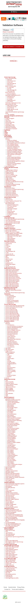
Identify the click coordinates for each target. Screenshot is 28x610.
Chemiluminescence (10, 225)
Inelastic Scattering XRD (10, 562)
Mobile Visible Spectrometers (12, 285)
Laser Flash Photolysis (10, 220)
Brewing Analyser (11, 441)
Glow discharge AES (11, 90)
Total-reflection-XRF (10, 543)
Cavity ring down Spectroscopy (12, 223)
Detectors (7, 323)
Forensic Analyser (11, 432)
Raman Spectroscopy (9, 379)
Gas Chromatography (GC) (11, 518)
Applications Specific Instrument (12, 399)
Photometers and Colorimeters (12, 476)
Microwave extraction (10, 498)
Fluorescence (7, 186)
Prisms (8, 374)
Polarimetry (7, 294)
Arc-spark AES (10, 87)
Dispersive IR (8, 198)
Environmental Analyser (12, 449)
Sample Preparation (9, 482)
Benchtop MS (8, 243)
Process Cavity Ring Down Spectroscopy (14, 305)
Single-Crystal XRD (9, 565)
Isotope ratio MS (9, 254)
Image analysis (8, 177)
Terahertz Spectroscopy (10, 544)
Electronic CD (10, 299)
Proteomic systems (9, 478)
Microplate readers (9, 472)
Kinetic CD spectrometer (13, 300)
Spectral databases (9, 166)
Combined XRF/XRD (10, 569)
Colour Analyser (11, 446)
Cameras (7, 322)
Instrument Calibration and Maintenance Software (13, 147)
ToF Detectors (10, 345)
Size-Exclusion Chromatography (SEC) (14, 514)
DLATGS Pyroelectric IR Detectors (15, 326)
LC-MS (6, 252)
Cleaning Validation (11, 438)
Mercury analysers (11, 94)
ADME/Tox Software (12, 140)
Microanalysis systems (10, 574)
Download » (13, 60)
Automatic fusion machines (11, 485)
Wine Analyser (10, 461)
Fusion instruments (9, 490)
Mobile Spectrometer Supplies (12, 281)
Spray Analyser (10, 458)
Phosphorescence (9, 227)
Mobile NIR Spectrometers (11, 274)
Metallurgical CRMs (9, 125)
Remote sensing (9, 183)
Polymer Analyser (11, 430)
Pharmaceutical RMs (10, 126)
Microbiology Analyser (12, 407)
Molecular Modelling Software (14, 152)
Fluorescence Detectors (12, 331)
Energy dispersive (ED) (10, 570)
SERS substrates (9, 393)
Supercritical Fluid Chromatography (13, 511)
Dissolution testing (9, 398)
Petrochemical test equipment (12, 474)
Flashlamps (7, 130)
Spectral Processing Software (14, 163)
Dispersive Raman (9, 383)
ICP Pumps (9, 99)
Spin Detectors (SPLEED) (13, 344)
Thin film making (9, 505)
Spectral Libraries (11, 162)
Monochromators (11, 367)
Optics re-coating (11, 370)
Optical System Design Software (14, 153)
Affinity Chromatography (11, 517)
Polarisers (9, 372)
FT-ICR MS (7, 246)
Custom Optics (10, 358)
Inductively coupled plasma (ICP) (12, 95)
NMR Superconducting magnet (14, 236)
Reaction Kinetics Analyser (13, 419)
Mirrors (9, 366)
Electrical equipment (10, 467)
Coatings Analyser (11, 445)
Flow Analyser (10, 451)
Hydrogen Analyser (11, 410)
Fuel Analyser (10, 411)
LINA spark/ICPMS (9, 535)
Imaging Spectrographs (10, 185)
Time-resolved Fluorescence (12, 196)
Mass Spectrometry (9, 241)
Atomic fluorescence (10, 92)
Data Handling (8, 136)
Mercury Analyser (11, 459)
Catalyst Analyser (11, 434)
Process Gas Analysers (10, 308)
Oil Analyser (10, 427)
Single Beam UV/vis (9, 553)
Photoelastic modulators (13, 301)
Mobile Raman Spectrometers (12, 279)
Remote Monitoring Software (14, 158)
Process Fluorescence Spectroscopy (13, 307)
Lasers (6, 134)
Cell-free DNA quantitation (13, 402)
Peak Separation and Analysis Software (14, 155)
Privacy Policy (20, 587)
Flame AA (9, 79)
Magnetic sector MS (10, 255)
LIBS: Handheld (10, 114)
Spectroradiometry (9, 527)
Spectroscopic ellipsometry (11, 540)
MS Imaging (8, 248)
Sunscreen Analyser (11, 460)
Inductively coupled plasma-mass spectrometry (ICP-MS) (13, 103)
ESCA (6, 531)
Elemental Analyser (11, 447)
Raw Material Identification (13, 424)
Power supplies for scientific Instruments (14, 477)
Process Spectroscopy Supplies (12, 316)
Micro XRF (7, 572)
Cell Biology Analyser (12, 436)
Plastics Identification (12, 429)
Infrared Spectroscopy (10, 197)
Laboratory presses (9, 495)
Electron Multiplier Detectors (13, 330)
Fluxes (6, 489)
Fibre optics (8, 348)
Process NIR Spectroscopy (11, 312)
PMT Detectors (10, 340)
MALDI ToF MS (9, 259)
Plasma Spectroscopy (9, 288)
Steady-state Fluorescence (11, 194)
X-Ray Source (7, 135)
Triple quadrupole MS (10, 267)
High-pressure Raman (10, 387)
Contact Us (7, 589)
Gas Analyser (10, 412)
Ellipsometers (8, 468)
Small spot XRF (8, 575)
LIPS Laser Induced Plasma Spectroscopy (15, 292)
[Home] (14, 4)
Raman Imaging (9, 388)
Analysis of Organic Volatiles (13, 442)
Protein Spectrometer (12, 425)
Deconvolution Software (13, 145)
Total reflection (8, 576)
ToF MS (7, 265)
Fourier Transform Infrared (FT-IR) (13, 201)
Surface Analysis (8, 529)
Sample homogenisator (10, 504)
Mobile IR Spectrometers (11, 272)
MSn (6, 256)
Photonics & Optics (9, 321)
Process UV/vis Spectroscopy (12, 317)
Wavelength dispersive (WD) (11, 578)
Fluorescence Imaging (10, 190)
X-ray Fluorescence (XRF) (11, 567)
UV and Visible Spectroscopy (11, 545)
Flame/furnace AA (11, 81)
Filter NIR (9, 215)
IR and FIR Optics (11, 362)
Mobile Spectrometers (10, 268)
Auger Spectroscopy (10, 530)
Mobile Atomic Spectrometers (12, 269)
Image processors (9, 179)
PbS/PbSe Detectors (12, 341)
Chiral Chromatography (10, 512)
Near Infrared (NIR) (9, 203)
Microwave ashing (9, 496)
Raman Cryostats (9, 381)
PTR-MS (7, 261)
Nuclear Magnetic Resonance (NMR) (13, 233)
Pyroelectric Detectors (12, 343)
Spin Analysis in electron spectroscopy (14, 542)
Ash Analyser (10, 443)
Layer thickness (9, 532)
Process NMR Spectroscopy (11, 313)
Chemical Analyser (11, 437)
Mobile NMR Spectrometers (11, 276)
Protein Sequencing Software (14, 157)
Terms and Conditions (18, 589)
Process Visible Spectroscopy (12, 318)
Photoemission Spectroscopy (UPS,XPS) (14, 536)
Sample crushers (9, 503)
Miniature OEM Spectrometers (12, 473)
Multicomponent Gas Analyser (14, 418)
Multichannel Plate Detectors (14, 339)
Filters (8, 359)
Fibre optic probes (9, 349)
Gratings (9, 361)
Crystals (9, 357)
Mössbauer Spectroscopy (10, 287)
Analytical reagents (9, 118)
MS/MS (7, 257)
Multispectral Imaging (10, 180)
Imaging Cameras (9, 172)
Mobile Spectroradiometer (11, 282)
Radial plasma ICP (11, 100)
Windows (9, 376)
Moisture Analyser (11, 416)
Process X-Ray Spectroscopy (12, 319)
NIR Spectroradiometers (12, 205)
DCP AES (9, 88)
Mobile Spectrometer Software (12, 277)
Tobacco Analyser (11, 465)
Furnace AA (9, 82)
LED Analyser (10, 409)
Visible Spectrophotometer (11, 557)
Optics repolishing (11, 371)
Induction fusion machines (11, 492)
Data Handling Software (12, 144)
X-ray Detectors (11, 347)
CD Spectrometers (11, 296)
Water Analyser (10, 463)
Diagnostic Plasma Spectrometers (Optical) (13, 290)
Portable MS (8, 260)
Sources (7, 378)
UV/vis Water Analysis (10, 556)
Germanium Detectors (12, 334)
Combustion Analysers (12, 455)
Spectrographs (8, 480)
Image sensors (8, 350)
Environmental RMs (9, 122)
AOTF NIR (9, 210)
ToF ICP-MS (10, 110)
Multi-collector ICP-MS (12, 105)
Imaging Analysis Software (11, 170)
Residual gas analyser (10, 264)
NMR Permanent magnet (13, 234)
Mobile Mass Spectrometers (12, 270)
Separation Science (9, 508)
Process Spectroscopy (10, 304)
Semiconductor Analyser (12, 423)
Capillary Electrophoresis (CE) (12, 509)
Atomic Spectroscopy (9, 77)
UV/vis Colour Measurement (11, 547)
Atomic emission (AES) (10, 86)
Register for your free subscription (10, 69)
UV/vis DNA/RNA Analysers (11, 549)
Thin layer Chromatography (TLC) (13, 523)
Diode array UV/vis (9, 548)
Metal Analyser (10, 406)
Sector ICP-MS (10, 108)
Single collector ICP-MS (12, 109)
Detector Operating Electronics (14, 327)
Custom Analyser (11, 454)
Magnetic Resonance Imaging (12, 232)
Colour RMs (8, 121)
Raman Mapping (9, 389)
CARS (6, 380)
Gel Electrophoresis (9, 513)
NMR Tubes (10, 237)
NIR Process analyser (12, 208)
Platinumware (8, 500)
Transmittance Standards (11, 128)
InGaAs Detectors (11, 336)
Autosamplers (8, 486)
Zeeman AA (10, 84)
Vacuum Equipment (9, 481)
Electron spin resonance (11, 230)
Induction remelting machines (12, 494)
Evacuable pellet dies (10, 487)
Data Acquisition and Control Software (16, 143)
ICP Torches (10, 101)
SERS (6, 392)
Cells (8, 354)
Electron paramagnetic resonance (13, 229)
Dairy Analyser (10, 452)
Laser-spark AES (11, 91)
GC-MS (7, 247)
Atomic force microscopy (11, 171)
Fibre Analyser (10, 450)
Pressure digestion (9, 501)
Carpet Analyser (11, 440)
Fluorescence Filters (10, 188)
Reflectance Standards (10, 127)
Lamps (6, 132)
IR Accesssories (9, 199)
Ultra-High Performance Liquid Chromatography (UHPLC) (12, 525)
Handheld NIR (10, 212)
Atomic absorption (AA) (10, 78)
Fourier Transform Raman (11, 384)
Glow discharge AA (11, 83)
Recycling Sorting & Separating (14, 420)
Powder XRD (8, 563)
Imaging (6, 168)
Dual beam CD (10, 298)
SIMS (6, 538)
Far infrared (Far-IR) (10, 202)
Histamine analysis (11, 403)
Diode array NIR (11, 211)
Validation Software (11, 165)
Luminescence (8, 224)
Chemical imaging (9, 174)
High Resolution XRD (10, 561)
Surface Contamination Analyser (14, 464)
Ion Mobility (7, 216)
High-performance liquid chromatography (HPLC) (15, 520)
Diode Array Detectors (12, 328)
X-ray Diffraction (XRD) (10, 558)
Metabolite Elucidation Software (14, 150)
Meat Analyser (10, 405)
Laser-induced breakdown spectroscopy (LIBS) (14, 112)
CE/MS (6, 245)
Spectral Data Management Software (16, 161)
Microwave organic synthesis (12, 499)
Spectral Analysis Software (13, 159)
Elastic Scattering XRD (10, 560)
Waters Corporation (8, 32)
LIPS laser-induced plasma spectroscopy (14, 219)
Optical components (10, 352)
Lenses (8, 365)
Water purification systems (11, 507)
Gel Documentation (11, 414)
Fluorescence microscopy (11, 175)
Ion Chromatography (10, 522)
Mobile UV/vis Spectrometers (12, 286)
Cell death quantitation (12, 401)
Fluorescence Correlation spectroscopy (14, 189)
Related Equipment (9, 397)
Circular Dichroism (9, 295)
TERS (6, 396)
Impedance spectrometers (11, 471)
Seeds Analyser (10, 421)
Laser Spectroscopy (9, 217)
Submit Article (12, 587)
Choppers (9, 356)
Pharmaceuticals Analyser (13, 428)
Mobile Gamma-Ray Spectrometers (13, 273)
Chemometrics (8, 137)
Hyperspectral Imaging (10, 176)
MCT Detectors (10, 338)
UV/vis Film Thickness (10, 552)
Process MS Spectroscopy (11, 310)
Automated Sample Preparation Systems (14, 483)
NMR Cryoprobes (11, 238)
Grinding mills (8, 491)
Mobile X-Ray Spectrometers (12, 283)
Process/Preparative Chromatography (14, 516)
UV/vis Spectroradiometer (11, 554)
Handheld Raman (9, 385)
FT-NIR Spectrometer (12, 214)
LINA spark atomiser (10, 534)
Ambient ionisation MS (10, 242)
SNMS (6, 539)
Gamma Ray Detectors (12, 332)
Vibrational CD (10, 303)
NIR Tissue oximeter (12, 206)
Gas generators (9, 469)
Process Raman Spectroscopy (12, 314)
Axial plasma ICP (11, 96)
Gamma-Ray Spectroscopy (11, 167)
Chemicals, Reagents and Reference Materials (13, 116)
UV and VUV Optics (11, 375)
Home (5, 587)
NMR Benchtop (10, 239)
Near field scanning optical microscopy (14, 181)
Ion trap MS (8, 250)
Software (7, 139)
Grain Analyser (10, 415)
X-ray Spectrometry (9, 566)
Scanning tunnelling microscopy (12, 184)
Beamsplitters (10, 353)
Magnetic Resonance (9, 228)
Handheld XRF (8, 571)
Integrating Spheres (11, 363)
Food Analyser (10, 433)
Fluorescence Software (10, 193)
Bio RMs (7, 119)
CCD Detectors (10, 325)
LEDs (5, 131)
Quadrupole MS (9, 263)
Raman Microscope (9, 390)
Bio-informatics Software (13, 141)
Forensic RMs (8, 123)
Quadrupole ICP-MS (11, 106)
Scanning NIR (10, 207)
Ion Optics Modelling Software (14, 149)
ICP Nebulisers (10, 97)
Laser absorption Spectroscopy (12, 221)
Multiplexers (10, 369)
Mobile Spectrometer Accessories (13, 278)
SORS (6, 394)
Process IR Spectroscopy (11, 309)
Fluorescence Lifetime (10, 192)
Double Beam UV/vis (10, 551)
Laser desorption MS (10, 251)
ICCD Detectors (11, 335)
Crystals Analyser (11, 456)
